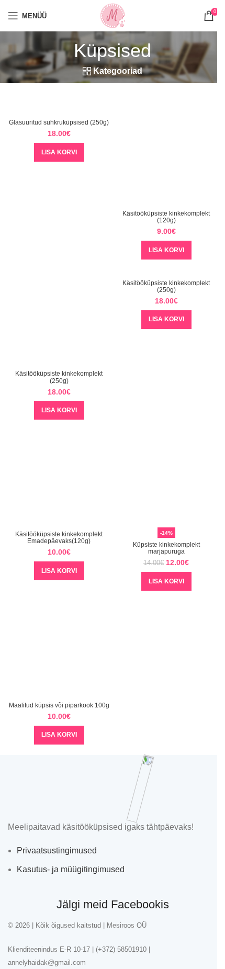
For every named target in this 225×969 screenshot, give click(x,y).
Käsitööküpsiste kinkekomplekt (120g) (166, 217)
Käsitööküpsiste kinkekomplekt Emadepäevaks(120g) (59, 538)
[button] (59, 152)
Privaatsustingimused (57, 850)
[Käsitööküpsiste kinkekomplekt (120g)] (166, 155)
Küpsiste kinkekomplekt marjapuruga (166, 548)
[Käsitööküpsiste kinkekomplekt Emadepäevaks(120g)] (59, 476)
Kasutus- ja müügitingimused (71, 869)
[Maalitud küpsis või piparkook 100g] (59, 647)
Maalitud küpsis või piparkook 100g (59, 705)
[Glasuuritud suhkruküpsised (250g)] (59, 109)
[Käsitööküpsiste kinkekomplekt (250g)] (59, 316)
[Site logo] (112, 14)
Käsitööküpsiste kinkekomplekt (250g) (59, 377)
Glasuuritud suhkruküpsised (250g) (59, 122)
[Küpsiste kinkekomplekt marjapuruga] (166, 476)
